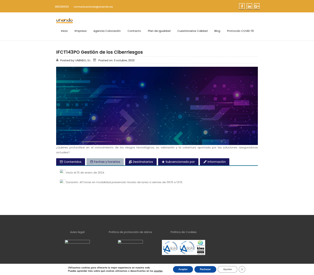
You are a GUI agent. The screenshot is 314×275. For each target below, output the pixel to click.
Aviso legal (77, 232)
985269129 (62, 7)
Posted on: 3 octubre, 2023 (116, 60)
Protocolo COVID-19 (240, 31)
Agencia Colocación (107, 31)
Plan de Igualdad (159, 31)
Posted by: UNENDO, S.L (75, 60)
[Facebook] (242, 6)
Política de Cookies (184, 232)
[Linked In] (249, 6)
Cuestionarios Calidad (192, 31)
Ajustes (227, 269)
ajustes (158, 271)
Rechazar (205, 269)
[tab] (70, 161)
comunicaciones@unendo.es (93, 7)
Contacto (134, 31)
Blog (217, 31)
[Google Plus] (256, 6)
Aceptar (183, 269)
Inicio (64, 31)
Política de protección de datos (130, 232)
